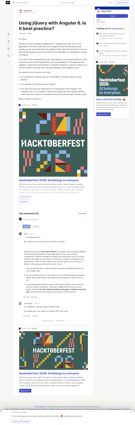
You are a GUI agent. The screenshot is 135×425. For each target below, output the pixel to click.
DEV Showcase (88, 409)
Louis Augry (28, 303)
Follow (112, 16)
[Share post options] (8, 62)
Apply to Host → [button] (103, 114)
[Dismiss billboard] (130, 412)
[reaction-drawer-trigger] (8, 35)
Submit (26, 226)
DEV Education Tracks (40, 409)
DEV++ (24, 409)
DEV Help (51, 409)
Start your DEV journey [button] (21, 421)
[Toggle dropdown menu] (86, 105)
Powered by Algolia (66, 2)
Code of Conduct (48, 320)
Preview (36, 226)
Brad (25, 234)
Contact (102, 409)
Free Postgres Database (114, 409)
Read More (24, 202)
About (96, 409)
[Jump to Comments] (8, 42)
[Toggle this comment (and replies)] (20, 237)
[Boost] (8, 56)
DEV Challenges (15, 409)
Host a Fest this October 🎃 (111, 99)
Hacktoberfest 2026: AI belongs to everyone (49, 180)
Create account (121, 2)
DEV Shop (126, 409)
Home (7, 409)
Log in (110, 2)
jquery (29, 33)
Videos (30, 409)
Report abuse (60, 320)
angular (23, 33)
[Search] (13, 2)
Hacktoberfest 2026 (76, 380)
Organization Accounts (75, 409)
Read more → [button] (25, 391)
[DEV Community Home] (8, 2)
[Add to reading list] (8, 49)
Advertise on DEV (61, 409)
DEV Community (114, 28)
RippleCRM (28, 11)
